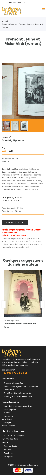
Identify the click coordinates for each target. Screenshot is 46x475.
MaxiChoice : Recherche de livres (17, 406)
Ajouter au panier (14, 223)
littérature (7, 200)
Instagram (8, 456)
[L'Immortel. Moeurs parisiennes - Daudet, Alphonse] (23, 293)
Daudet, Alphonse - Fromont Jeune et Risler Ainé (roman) (22, 25)
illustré (17, 200)
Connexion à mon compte (14, 2)
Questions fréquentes (13, 383)
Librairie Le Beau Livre (29, 465)
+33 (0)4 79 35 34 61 (14, 373)
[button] (43, 8)
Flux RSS (7, 449)
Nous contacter (10, 446)
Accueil (5, 21)
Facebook (8, 453)
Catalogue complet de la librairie (17, 396)
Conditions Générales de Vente (17, 393)
